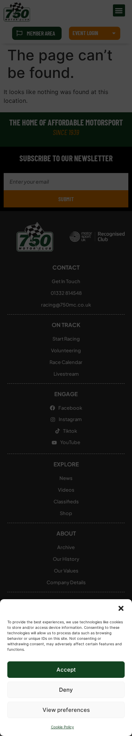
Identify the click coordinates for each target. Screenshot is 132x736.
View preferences (66, 709)
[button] (121, 608)
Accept (66, 669)
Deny (66, 689)
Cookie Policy (62, 727)
